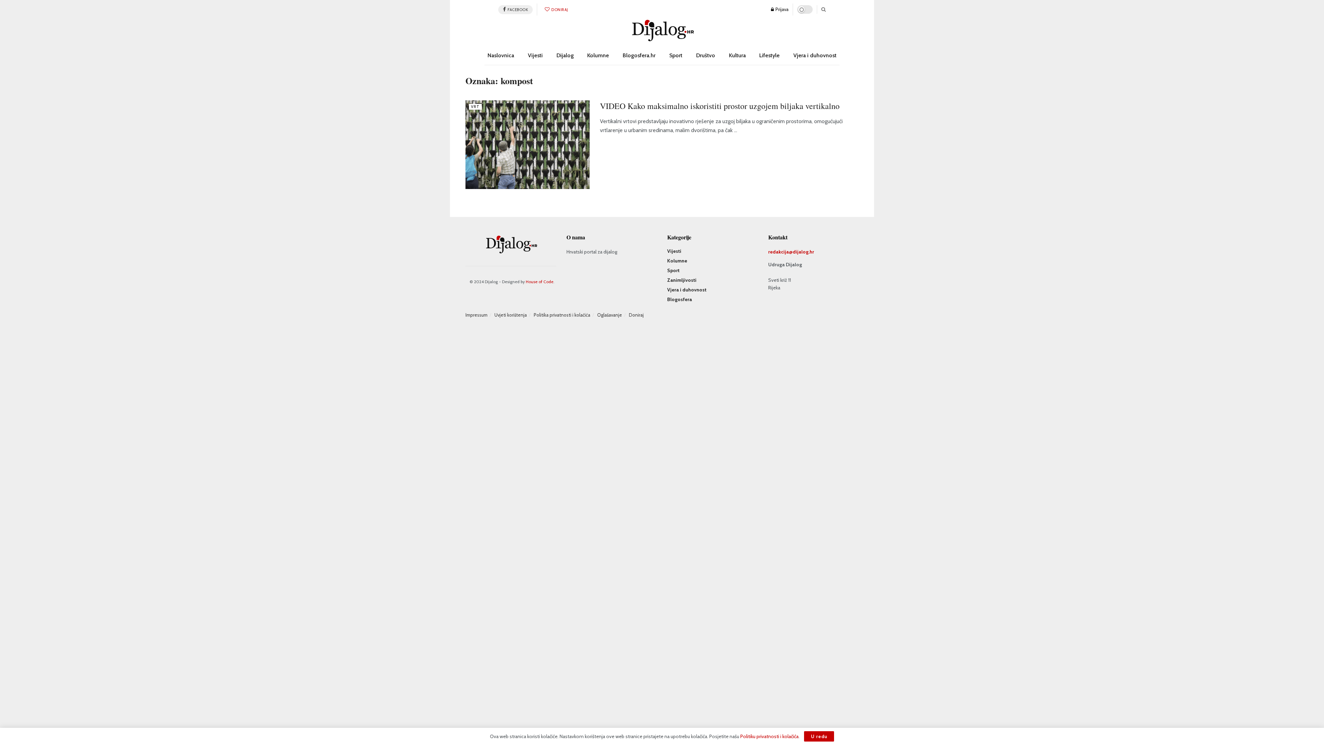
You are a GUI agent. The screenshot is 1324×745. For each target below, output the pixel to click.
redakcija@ (780, 252)
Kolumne (598, 55)
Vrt (475, 106)
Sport (675, 55)
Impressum (476, 315)
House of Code (539, 281)
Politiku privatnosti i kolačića (769, 736)
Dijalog (565, 55)
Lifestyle (769, 55)
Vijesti (535, 55)
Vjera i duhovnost (814, 55)
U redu (819, 736)
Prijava (781, 9)
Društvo (705, 55)
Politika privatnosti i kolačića (562, 315)
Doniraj (559, 9)
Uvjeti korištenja (510, 315)
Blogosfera (679, 299)
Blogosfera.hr (639, 55)
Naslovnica (501, 55)
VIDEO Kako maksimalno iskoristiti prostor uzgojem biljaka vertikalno (720, 105)
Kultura (737, 55)
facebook (517, 9)
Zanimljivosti (681, 280)
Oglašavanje (609, 315)
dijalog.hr (803, 252)
